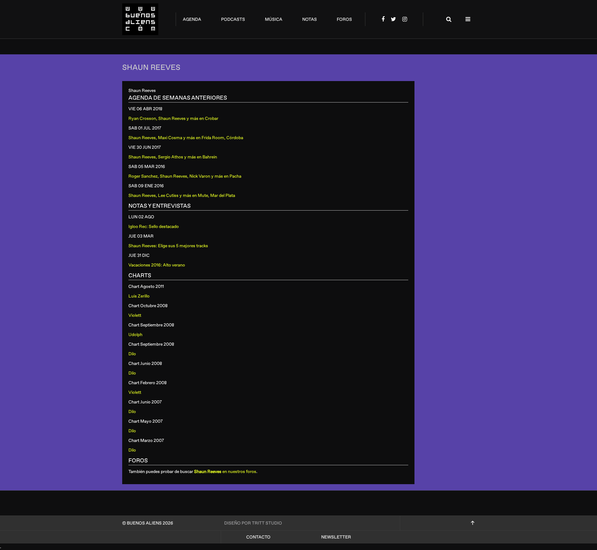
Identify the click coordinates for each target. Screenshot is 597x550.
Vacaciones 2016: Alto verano (156, 265)
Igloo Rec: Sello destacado (153, 226)
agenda (192, 19)
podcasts (233, 19)
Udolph (135, 334)
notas (309, 19)
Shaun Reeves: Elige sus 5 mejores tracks (168, 245)
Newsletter (336, 537)
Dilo (132, 354)
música (273, 19)
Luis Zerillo (139, 296)
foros (344, 19)
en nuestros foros (225, 471)
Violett (134, 315)
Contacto (258, 537)
